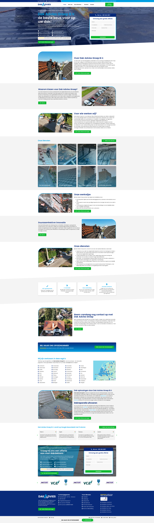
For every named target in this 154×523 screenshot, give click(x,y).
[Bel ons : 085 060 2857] (95, 15)
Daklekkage (62, 163)
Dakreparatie (82, 163)
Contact (92, 4)
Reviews (86, 4)
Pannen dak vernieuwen (65, 185)
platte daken (92, 410)
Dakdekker (42, 163)
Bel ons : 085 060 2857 (103, 15)
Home (64, 4)
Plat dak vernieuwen (44, 185)
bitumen (76, 400)
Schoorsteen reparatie (85, 185)
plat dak (85, 407)
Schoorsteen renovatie (105, 185)
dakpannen (103, 395)
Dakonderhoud (103, 163)
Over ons (70, 4)
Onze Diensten (77, 4)
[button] (37, 435)
